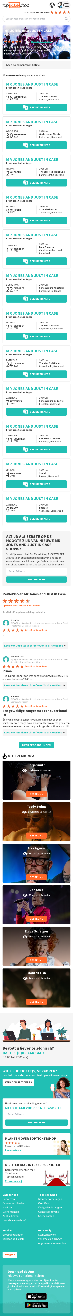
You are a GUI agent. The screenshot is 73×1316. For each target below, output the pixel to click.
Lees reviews (13, 1150)
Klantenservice (47, 1235)
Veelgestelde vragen (50, 1207)
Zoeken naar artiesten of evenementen (25, 19)
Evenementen (11, 1212)
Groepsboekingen (13, 1235)
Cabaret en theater (14, 1203)
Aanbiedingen (11, 1216)
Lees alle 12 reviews (41, 41)
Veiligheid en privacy (50, 1239)
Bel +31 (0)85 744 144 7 (23, 1053)
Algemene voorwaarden (52, 1243)
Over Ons (43, 1203)
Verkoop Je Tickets (13, 1239)
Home (7, 34)
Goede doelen (46, 1216)
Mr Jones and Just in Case (26, 34)
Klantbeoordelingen (50, 1199)
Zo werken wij (13, 1181)
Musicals (7, 1207)
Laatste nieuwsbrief (14, 1220)
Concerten (9, 1199)
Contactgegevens (48, 1212)
